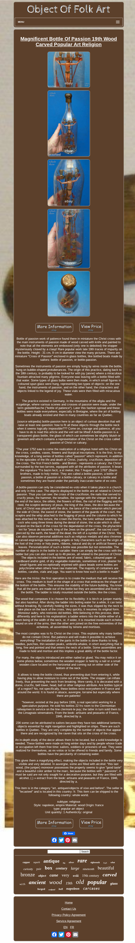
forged (41, 889)
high (105, 863)
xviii (76, 875)
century (61, 868)
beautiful (106, 868)
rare (82, 860)
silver (71, 862)
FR (72, 927)
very (65, 875)
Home (69, 902)
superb (36, 862)
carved (110, 874)
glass (114, 883)
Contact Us (68, 908)
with (22, 884)
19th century (90, 875)
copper (26, 862)
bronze (28, 874)
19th (69, 883)
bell (61, 889)
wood (55, 882)
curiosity (28, 869)
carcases (91, 888)
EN (65, 927)
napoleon (72, 888)
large (75, 868)
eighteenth (95, 862)
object (42, 875)
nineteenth (88, 869)
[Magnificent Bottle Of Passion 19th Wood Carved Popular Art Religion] (69, 70)
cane (54, 875)
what (113, 862)
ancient (37, 882)
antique (51, 861)
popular (97, 882)
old (80, 881)
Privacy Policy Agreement (69, 915)
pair (38, 869)
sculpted (52, 889)
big (64, 863)
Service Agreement (68, 921)
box (48, 868)
